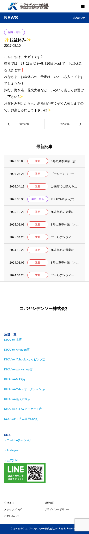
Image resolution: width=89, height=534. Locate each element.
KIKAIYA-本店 (13, 339)
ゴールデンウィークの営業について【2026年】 (65, 173)
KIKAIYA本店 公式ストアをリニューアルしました (65, 199)
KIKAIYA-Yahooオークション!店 (24, 389)
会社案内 (9, 502)
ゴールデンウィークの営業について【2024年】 (65, 275)
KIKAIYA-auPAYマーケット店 (23, 409)
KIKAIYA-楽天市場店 (17, 399)
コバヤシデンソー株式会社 (44, 308)
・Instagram (12, 450)
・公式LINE (11, 460)
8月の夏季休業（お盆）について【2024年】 (65, 262)
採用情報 (49, 502)
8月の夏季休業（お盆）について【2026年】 (65, 161)
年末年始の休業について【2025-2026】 (65, 211)
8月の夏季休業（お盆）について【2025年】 (65, 224)
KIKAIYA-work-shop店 (18, 369)
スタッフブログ (13, 509)
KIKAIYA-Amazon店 (17, 349)
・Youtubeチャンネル (18, 440)
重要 (37, 161)
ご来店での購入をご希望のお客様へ (65, 186)
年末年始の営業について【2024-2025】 (65, 250)
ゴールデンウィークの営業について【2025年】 (65, 237)
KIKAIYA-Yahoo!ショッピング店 (24, 359)
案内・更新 (14, 32)
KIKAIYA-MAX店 (14, 379)
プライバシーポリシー (56, 509)
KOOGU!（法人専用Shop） (22, 419)
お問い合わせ (11, 516)
